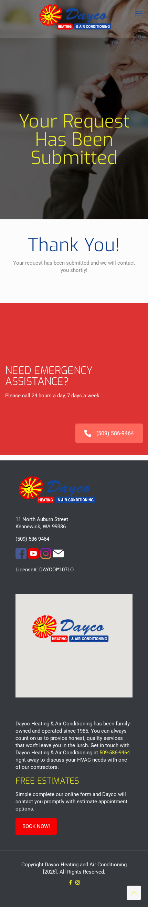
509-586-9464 (114, 753)
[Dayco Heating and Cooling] (74, 18)
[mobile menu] (139, 14)
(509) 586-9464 (115, 433)
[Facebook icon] (70, 882)
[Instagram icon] (77, 882)
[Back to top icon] (134, 893)
